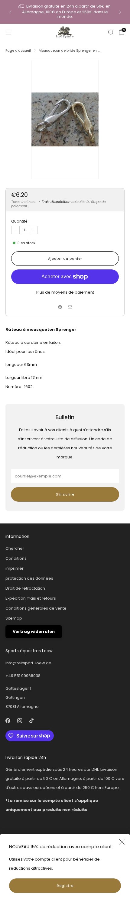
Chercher (14, 548)
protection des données (29, 578)
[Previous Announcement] (10, 12)
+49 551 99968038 (23, 676)
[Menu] (8, 32)
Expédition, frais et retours (30, 598)
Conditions (16, 558)
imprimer (14, 568)
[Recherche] (111, 32)
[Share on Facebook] (60, 307)
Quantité (19, 221)
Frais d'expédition (56, 201)
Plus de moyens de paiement (65, 292)
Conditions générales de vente (36, 608)
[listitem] (65, 12)
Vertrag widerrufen (34, 631)
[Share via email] (70, 307)
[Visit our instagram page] (19, 721)
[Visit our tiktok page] (31, 721)
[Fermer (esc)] (122, 842)
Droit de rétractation (25, 588)
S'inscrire (65, 494)
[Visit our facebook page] (8, 721)
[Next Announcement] (120, 12)
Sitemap (13, 618)
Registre (65, 885)
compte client (48, 859)
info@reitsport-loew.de (28, 663)
